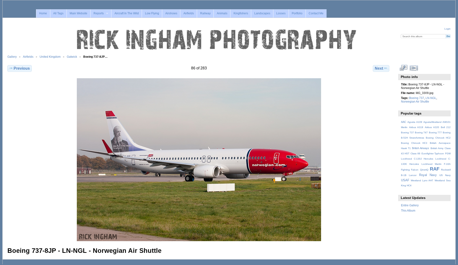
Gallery (12, 56)
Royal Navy (428, 175)
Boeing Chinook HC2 (438, 137)
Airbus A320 (432, 127)
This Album (408, 210)
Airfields (188, 13)
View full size (403, 67)
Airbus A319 (416, 127)
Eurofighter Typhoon (433, 153)
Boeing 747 (421, 132)
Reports (99, 13)
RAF (434, 168)
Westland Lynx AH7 (422, 180)
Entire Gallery (410, 205)
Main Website (78, 13)
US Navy (445, 175)
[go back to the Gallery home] (217, 39)
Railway (205, 13)
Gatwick (72, 56)
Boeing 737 (416, 97)
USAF (405, 180)
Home (43, 13)
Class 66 (415, 153)
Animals (222, 13)
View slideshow (414, 67)
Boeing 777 (435, 132)
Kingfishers (241, 13)
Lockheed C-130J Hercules (417, 158)
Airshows (171, 13)
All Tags (58, 13)
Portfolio (297, 13)
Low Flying (152, 13)
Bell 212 (446, 127)
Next (379, 68)
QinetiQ (424, 169)
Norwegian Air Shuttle (415, 101)
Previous (22, 68)
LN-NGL (431, 97)
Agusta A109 (414, 122)
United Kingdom (50, 56)
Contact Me (316, 13)
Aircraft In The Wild (126, 13)
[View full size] (198, 159)
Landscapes (262, 13)
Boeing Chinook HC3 (414, 143)
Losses (281, 13)
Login (447, 28)
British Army (437, 148)
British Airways (420, 148)
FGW (448, 153)
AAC (403, 121)
